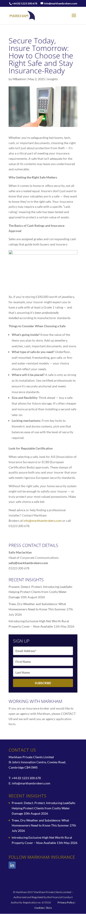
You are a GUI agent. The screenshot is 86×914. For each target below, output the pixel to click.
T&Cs (49, 907)
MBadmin (19, 79)
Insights (52, 79)
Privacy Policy (66, 902)
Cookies (39, 907)
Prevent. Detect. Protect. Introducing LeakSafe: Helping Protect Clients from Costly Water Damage (41, 592)
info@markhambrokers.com (42, 520)
